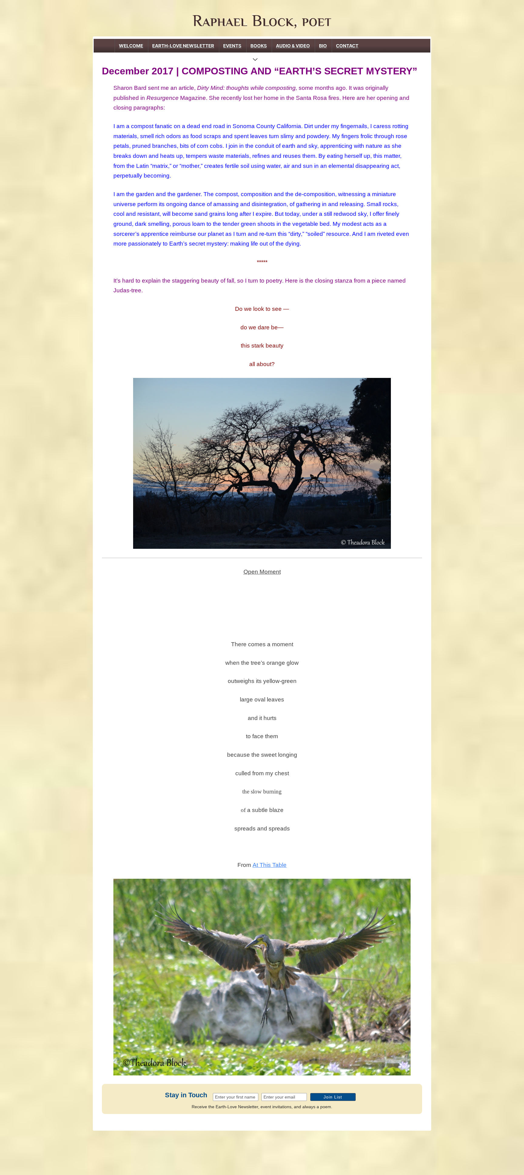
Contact (347, 46)
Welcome (131, 46)
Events (232, 46)
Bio (323, 46)
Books (258, 46)
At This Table (270, 865)
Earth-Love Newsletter (183, 46)
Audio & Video (293, 46)
